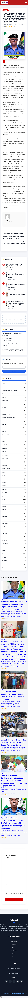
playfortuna (5, 492)
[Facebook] (6, 981)
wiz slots (4, 564)
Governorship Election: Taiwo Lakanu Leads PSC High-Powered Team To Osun (17, 294)
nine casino (5, 479)
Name (6, 873)
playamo (4, 489)
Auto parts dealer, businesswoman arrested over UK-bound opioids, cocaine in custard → (14, 243)
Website (7, 885)
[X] (14, 981)
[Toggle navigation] (25, 2)
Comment (7, 857)
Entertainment (5, 438)
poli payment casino (7, 496)
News (3, 475)
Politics (4, 499)
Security (5, 10)
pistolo (4, 485)
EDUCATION (5, 434)
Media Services (14, 956)
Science (4, 526)
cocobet (4, 424)
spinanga (4, 533)
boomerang (5, 400)
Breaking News (14, 941)
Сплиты (4, 567)
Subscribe (14, 371)
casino (4, 410)
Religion (4, 506)
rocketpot (4, 516)
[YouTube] (17, 981)
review (4, 509)
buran (3, 404)
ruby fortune (5, 523)
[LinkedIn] (21, 981)
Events (14, 953)
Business (14, 947)
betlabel (4, 397)
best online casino (6, 393)
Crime (3, 427)
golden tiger (5, 444)
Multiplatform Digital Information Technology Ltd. (15, 993)
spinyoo (4, 536)
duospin (4, 431)
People (4, 482)
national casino (6, 468)
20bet (3, 383)
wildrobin (4, 560)
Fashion (4, 441)
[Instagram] (10, 981)
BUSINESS (5, 407)
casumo (4, 421)
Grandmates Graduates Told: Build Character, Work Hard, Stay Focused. (17, 266)
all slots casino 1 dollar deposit (9, 390)
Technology (5, 543)
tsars (3, 550)
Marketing (4, 465)
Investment (5, 455)
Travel (3, 547)
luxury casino (5, 458)
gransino (4, 448)
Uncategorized (6, 553)
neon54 (4, 472)
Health (4, 451)
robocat (4, 513)
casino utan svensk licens (8, 417)
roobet (4, 519)
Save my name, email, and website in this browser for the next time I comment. (14, 895)
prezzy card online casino (8, 502)
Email (6, 879)
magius (4, 461)
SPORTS (4, 540)
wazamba (4, 557)
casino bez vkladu (6, 414)
